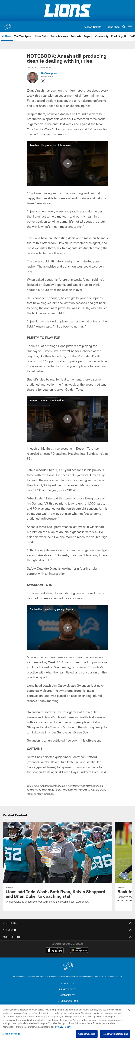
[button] (67, 163)
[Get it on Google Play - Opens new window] (79, 951)
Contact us (67, 983)
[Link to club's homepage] (7, 25)
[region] (67, 1023)
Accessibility (67, 995)
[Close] (129, 1010)
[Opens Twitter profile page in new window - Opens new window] (43, 81)
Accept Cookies (86, 1033)
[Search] (123, 26)
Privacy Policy (67, 989)
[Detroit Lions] (67, 966)
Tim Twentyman (49, 73)
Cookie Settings (11, 1033)
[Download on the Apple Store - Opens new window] (54, 950)
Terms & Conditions (68, 1001)
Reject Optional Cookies (115, 1033)
